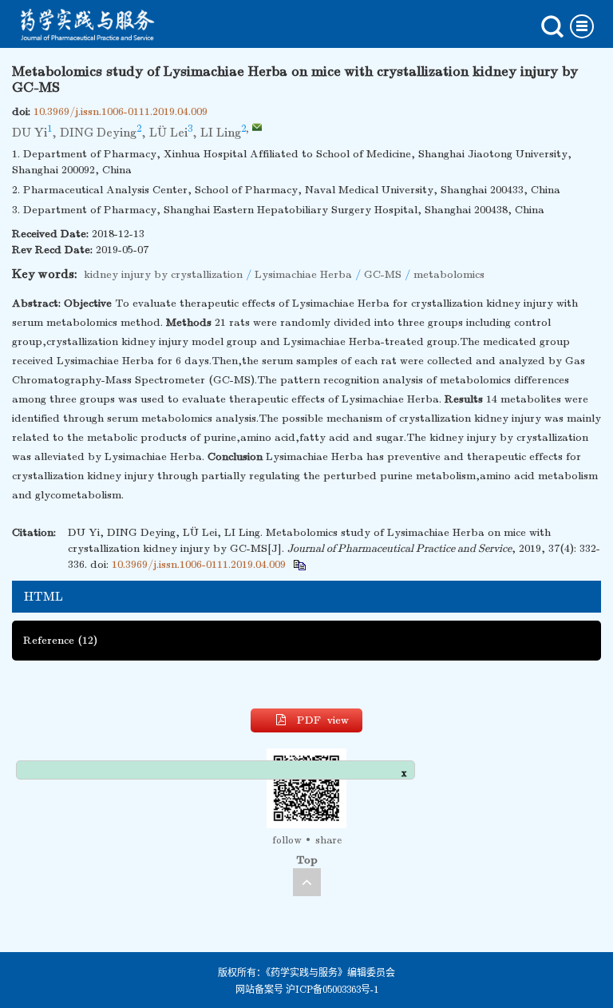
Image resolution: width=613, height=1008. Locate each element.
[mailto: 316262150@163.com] (257, 127)
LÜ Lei (168, 132)
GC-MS (382, 274)
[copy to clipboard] (299, 564)
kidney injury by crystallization (163, 274)
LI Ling (220, 132)
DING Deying (98, 132)
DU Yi (29, 132)
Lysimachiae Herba (303, 274)
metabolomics (448, 274)
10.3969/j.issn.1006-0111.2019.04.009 (121, 111)
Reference (60, 640)
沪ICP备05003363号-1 (332, 989)
